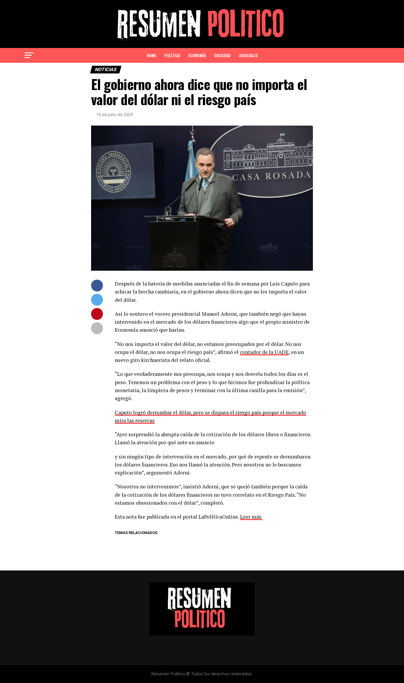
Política (172, 55)
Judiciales (248, 55)
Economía (197, 55)
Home (151, 55)
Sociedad (222, 55)
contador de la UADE (264, 352)
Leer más (250, 516)
